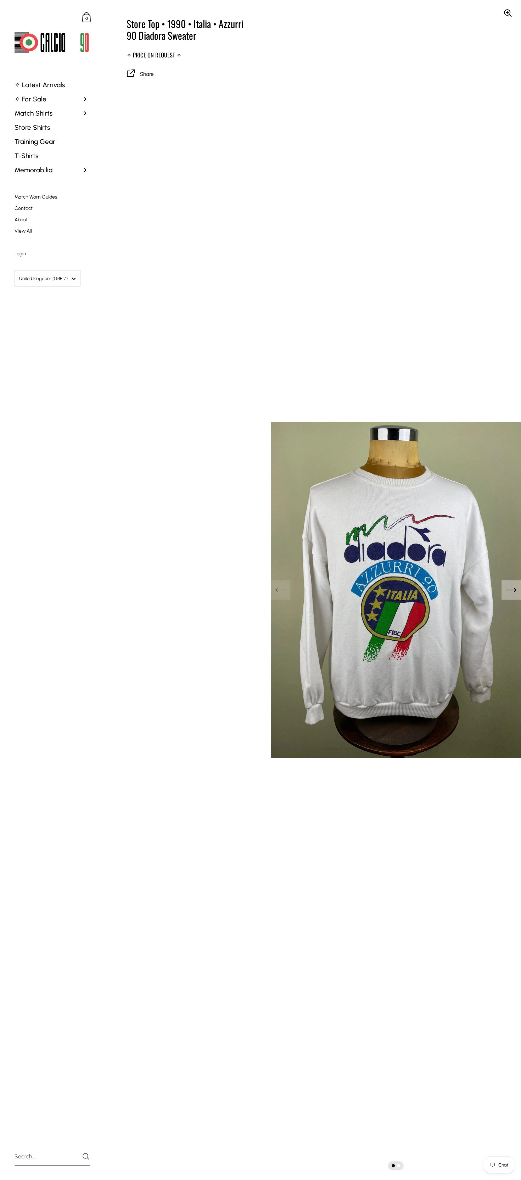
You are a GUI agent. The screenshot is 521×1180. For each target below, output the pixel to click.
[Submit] (86, 1156)
